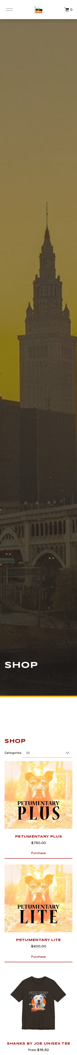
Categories (13, 753)
